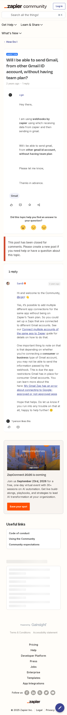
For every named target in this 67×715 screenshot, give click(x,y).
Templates (33, 677)
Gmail (14, 195)
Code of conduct (19, 533)
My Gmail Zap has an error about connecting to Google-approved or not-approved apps (37, 390)
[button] (59, 6)
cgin (21, 94)
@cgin (20, 297)
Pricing (33, 644)
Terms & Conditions (20, 632)
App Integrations (33, 683)
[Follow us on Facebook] (26, 692)
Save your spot (18, 506)
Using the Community (22, 538)
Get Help (7, 24)
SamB (20, 283)
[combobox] (33, 15)
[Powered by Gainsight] (33, 625)
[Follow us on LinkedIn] (33, 692)
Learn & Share (30, 24)
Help (33, 650)
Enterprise (33, 672)
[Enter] (5, 15)
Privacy (50, 710)
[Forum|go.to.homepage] (26, 6)
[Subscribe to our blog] (39, 692)
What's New (10, 33)
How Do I (11, 41)
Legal (39, 710)
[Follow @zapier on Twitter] (46, 692)
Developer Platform (33, 655)
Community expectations (24, 544)
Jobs (33, 666)
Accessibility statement (45, 632)
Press (33, 661)
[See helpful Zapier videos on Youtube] (52, 692)
